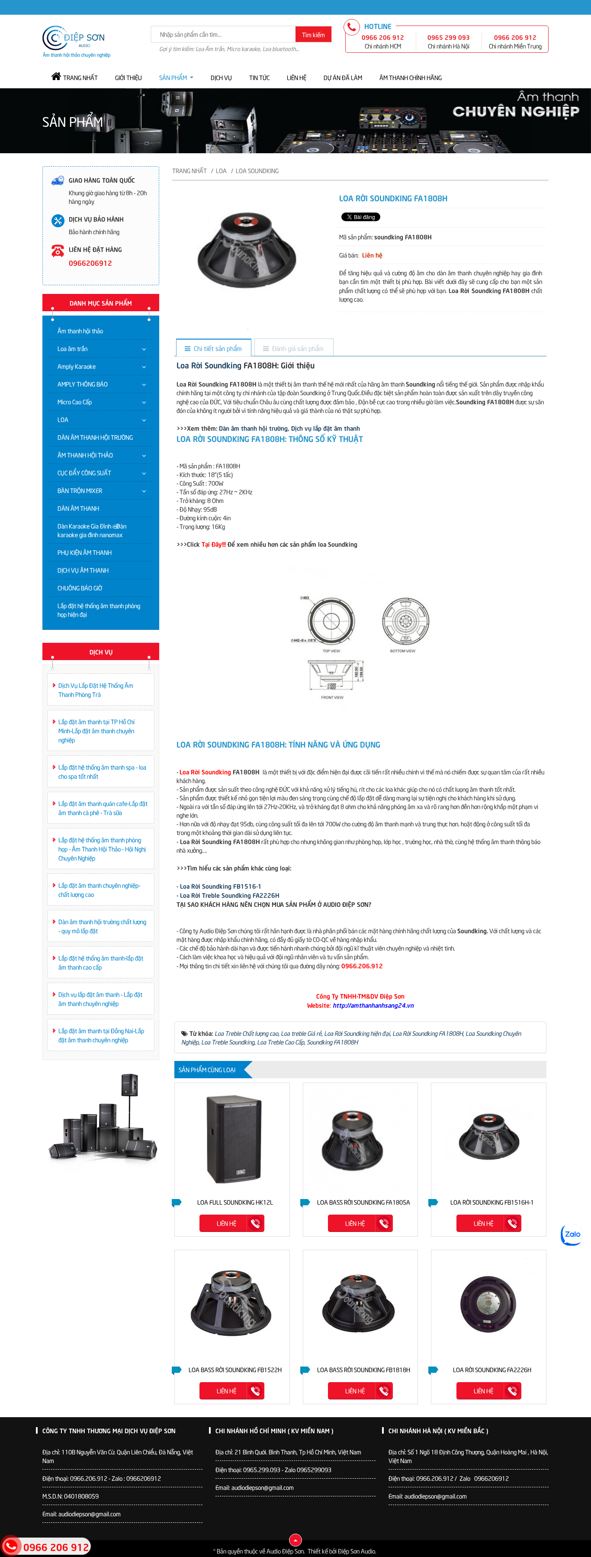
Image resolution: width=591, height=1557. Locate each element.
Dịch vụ (221, 77)
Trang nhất (80, 77)
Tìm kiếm (313, 34)
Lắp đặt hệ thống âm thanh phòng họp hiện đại (99, 609)
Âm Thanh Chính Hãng (410, 77)
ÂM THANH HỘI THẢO (85, 455)
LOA (63, 419)
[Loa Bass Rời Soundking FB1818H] (361, 1307)
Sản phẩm (173, 77)
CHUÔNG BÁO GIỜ (80, 587)
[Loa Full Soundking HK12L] (232, 1140)
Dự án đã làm (343, 77)
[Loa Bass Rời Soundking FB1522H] (232, 1307)
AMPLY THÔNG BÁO (83, 384)
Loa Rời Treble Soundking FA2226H (229, 894)
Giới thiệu (128, 77)
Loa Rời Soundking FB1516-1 (221, 885)
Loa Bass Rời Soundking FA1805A (363, 1202)
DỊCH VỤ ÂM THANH (83, 570)
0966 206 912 (383, 36)
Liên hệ (296, 77)
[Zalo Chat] (571, 1235)
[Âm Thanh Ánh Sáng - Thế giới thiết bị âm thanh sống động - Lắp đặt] (76, 40)
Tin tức (259, 77)
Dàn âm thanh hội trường (253, 427)
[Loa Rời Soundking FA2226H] (489, 1307)
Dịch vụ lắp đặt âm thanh (325, 427)
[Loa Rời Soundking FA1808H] (247, 328)
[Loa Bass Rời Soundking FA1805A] (361, 1140)
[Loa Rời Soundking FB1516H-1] (489, 1140)
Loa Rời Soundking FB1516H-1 (492, 1202)
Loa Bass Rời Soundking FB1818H (363, 1369)
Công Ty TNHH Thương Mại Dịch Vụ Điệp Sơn (109, 1430)
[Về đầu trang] (295, 1540)
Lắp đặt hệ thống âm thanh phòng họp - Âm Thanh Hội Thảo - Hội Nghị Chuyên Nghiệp (102, 848)
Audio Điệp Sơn (285, 1551)
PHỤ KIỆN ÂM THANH (85, 552)
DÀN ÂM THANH (78, 508)
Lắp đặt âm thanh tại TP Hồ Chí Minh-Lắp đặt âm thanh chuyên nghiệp (96, 730)
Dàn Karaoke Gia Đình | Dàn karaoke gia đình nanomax (92, 530)
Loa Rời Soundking (209, 364)
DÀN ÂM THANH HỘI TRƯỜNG (95, 437)
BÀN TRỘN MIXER (80, 490)
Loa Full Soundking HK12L (235, 1202)
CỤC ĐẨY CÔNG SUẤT (84, 472)
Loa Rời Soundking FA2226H (492, 1369)
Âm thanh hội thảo (80, 330)
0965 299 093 (448, 36)
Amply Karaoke (77, 366)
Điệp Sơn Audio (356, 1551)
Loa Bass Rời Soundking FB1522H (235, 1369)
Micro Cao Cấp (75, 401)
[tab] (214, 348)
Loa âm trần (72, 348)
